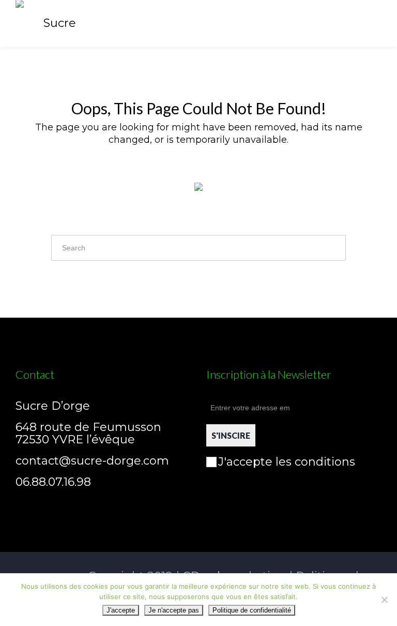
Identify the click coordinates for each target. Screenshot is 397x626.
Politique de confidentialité (251, 610)
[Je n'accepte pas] (384, 599)
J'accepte (120, 610)
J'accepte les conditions (286, 462)
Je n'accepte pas (173, 610)
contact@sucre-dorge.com (92, 461)
